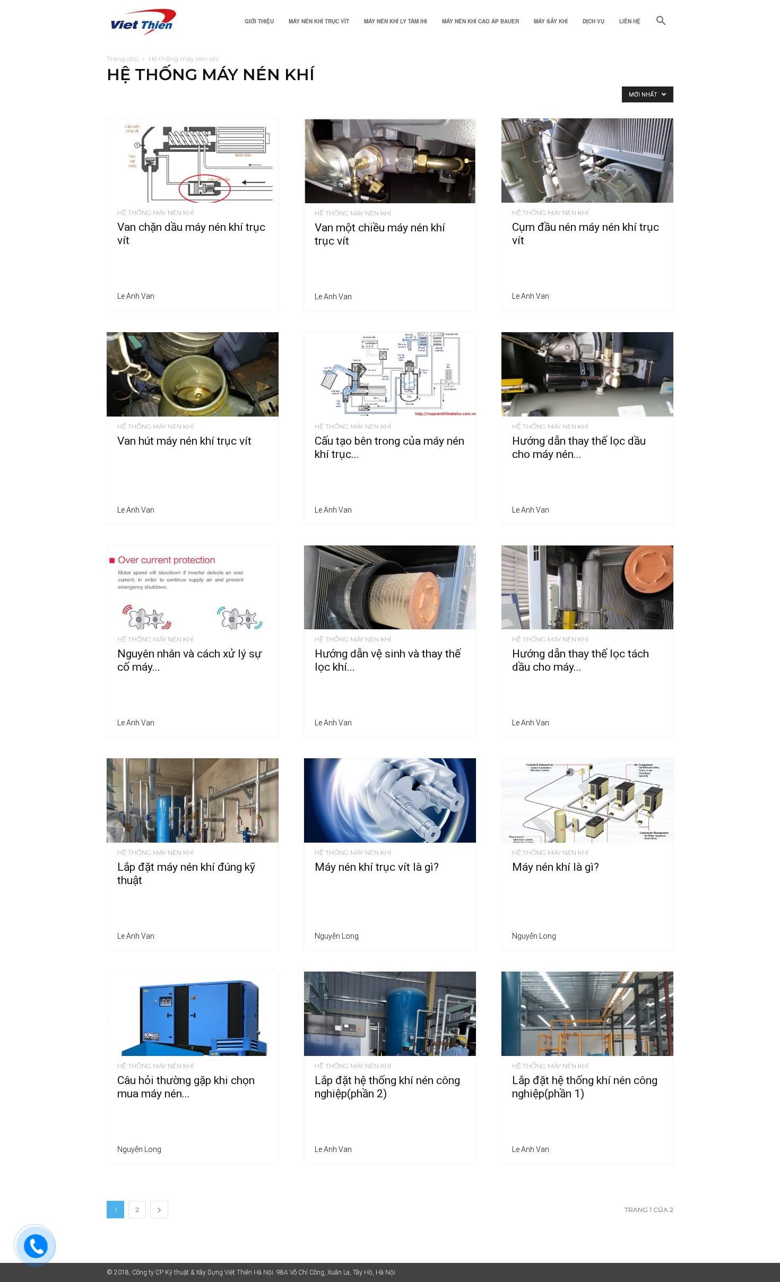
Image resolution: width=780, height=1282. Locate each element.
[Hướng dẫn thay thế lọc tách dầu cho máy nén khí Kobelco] (587, 587)
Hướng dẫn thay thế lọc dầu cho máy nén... (579, 448)
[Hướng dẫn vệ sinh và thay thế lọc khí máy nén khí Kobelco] (390, 587)
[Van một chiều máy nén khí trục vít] (390, 160)
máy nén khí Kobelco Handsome (301, 97)
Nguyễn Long (337, 936)
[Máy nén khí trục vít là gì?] (390, 800)
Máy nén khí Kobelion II (391, 97)
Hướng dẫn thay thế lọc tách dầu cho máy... (580, 660)
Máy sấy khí (551, 21)
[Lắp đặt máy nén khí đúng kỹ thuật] (193, 800)
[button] (660, 22)
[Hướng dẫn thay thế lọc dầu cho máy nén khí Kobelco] (587, 374)
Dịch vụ (593, 21)
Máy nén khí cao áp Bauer (480, 21)
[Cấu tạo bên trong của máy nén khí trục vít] (390, 374)
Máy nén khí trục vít (319, 21)
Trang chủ (122, 59)
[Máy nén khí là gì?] (587, 800)
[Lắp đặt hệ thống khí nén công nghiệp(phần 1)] (587, 1014)
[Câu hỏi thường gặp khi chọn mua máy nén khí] (193, 1014)
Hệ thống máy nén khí (142, 97)
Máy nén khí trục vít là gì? (377, 867)
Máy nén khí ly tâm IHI (395, 21)
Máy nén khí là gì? (555, 867)
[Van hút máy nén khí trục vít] (193, 374)
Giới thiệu (259, 21)
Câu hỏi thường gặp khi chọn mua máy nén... (186, 1087)
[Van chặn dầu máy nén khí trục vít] (193, 160)
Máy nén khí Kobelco (214, 97)
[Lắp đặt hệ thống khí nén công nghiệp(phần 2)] (390, 1014)
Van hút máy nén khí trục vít (184, 441)
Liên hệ (629, 21)
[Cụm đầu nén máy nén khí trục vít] (587, 160)
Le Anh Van (135, 296)
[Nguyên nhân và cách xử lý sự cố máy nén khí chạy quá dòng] (193, 587)
